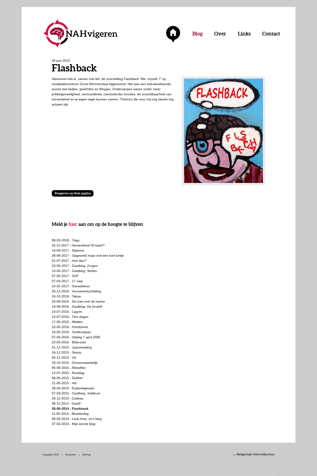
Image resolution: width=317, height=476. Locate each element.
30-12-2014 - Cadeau (68, 398)
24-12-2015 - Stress (66, 352)
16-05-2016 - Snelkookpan (71, 332)
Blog (197, 33)
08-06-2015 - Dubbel (67, 378)
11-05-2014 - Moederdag (70, 413)
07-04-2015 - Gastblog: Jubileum (76, 393)
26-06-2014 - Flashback (70, 408)
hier (72, 224)
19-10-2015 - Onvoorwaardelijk (74, 362)
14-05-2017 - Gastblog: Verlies (74, 271)
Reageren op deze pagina (73, 193)
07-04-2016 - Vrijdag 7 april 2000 (76, 337)
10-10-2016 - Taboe (66, 296)
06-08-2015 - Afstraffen (69, 368)
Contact (271, 33)
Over (220, 33)
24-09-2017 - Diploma (68, 250)
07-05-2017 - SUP (65, 276)
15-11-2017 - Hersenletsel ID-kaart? (78, 245)
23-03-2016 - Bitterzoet (69, 342)
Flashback (132, 79)
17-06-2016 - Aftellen (67, 322)
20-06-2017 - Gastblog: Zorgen (75, 266)
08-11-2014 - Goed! (66, 403)
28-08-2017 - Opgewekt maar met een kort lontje (88, 255)
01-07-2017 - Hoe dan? (69, 260)
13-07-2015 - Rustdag (68, 373)
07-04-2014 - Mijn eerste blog (73, 424)
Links (244, 33)
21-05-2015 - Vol (64, 383)
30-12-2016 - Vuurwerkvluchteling (76, 291)
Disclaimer (70, 454)
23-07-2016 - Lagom (67, 311)
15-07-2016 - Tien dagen (70, 317)
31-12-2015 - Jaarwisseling (72, 347)
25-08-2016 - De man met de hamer (78, 301)
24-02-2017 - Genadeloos (71, 286)
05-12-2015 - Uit (64, 357)
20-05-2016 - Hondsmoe (70, 327)
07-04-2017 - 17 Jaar (67, 281)
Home (173, 33)
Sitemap (86, 454)
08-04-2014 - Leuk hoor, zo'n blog (77, 419)
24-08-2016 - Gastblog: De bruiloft (77, 306)
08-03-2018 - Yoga (65, 240)
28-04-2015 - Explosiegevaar (73, 388)
